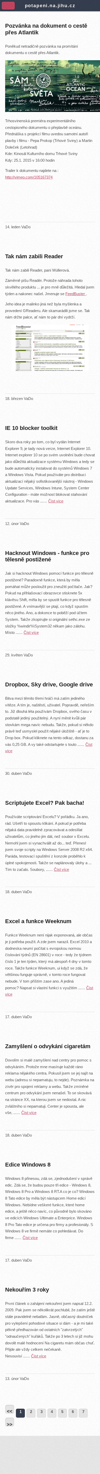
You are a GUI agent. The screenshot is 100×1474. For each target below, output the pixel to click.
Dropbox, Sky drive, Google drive (49, 684)
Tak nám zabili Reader (34, 256)
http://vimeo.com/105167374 (29, 177)
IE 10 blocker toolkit (31, 428)
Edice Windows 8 (28, 1164)
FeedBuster (75, 294)
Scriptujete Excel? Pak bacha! (44, 803)
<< (10, 1411)
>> (10, 1424)
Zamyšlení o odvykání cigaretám (48, 1046)
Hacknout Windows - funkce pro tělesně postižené (47, 556)
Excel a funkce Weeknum (38, 921)
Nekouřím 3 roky (27, 1289)
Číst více (55, 501)
